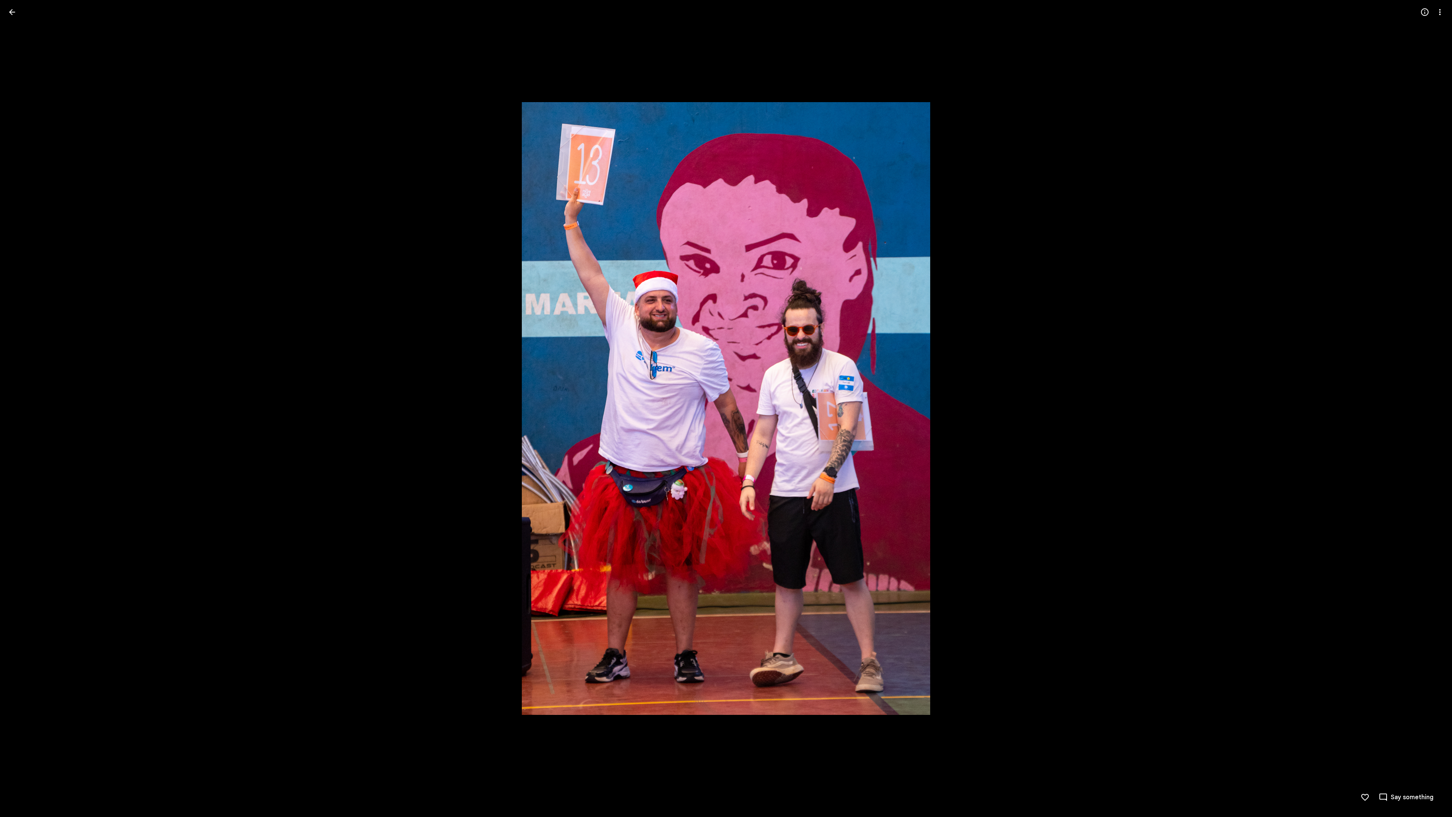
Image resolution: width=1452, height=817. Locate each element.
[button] (21, 408)
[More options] (1439, 12)
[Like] (1365, 797)
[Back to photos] (12, 12)
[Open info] (1424, 12)
